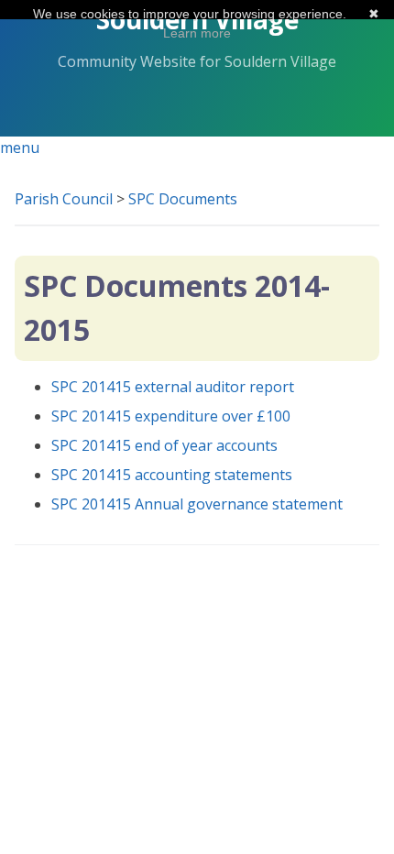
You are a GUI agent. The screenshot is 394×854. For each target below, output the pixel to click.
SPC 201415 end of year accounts (164, 445)
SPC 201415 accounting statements (171, 475)
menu (19, 147)
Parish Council (64, 199)
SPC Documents (182, 199)
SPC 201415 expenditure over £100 (170, 416)
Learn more (197, 33)
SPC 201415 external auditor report (172, 387)
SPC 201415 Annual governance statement (197, 504)
